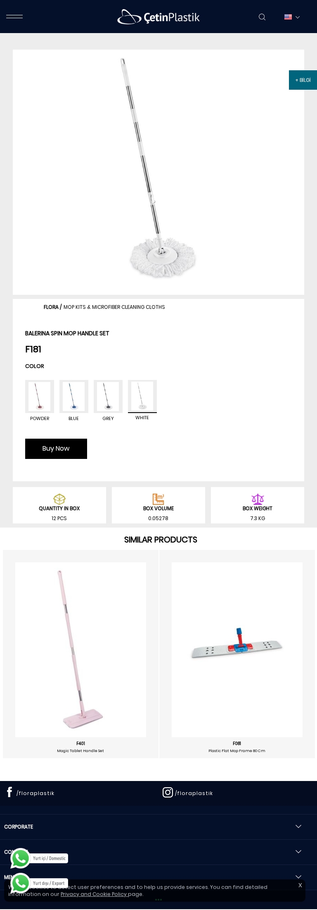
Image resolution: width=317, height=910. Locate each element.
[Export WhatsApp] (39, 883)
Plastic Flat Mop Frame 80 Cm (236, 750)
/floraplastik (35, 793)
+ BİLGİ (303, 80)
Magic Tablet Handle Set (80, 750)
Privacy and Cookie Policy (94, 894)
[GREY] (108, 396)
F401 (80, 744)
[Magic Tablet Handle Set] (80, 649)
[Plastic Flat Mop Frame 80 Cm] (237, 644)
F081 (237, 744)
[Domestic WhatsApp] (39, 858)
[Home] (158, 16)
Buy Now (56, 448)
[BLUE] (73, 396)
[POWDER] (39, 396)
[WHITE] (142, 396)
